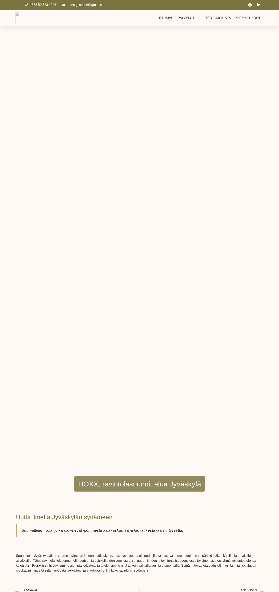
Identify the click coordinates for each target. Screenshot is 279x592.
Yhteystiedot (248, 18)
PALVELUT (186, 18)
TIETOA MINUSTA (217, 18)
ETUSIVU (166, 18)
